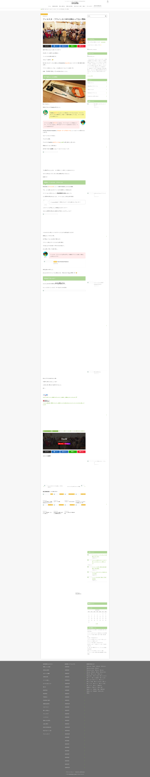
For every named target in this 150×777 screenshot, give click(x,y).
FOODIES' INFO (46, 700)
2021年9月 (67, 737)
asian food (89, 666)
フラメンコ (96, 683)
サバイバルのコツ (104, 675)
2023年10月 (67, 683)
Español (98, 666)
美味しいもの (90, 691)
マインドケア (46, 713)
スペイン (89, 677)
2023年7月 (67, 693)
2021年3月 (67, 757)
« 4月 (97, 623)
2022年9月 (67, 707)
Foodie (97, 668)
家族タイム (89, 687)
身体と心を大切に (69, 6)
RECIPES (45, 693)
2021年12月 (67, 727)
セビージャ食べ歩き (98, 681)
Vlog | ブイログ (91, 89)
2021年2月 (67, 760)
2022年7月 (67, 710)
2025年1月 (67, 673)
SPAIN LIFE (45, 676)
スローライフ (46, 707)
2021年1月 (67, 764)
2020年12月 (67, 767)
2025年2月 (67, 670)
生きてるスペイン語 (77, 6)
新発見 (95, 689)
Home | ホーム (91, 82)
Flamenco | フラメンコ (92, 92)
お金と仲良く (46, 723)
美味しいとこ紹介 (46, 666)
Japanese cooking (91, 670)
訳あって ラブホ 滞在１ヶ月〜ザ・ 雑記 (95, 650)
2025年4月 (67, 666)
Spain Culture (103, 672)
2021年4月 (67, 754)
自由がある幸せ (55, 6)
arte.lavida (103, 42)
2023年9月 (67, 686)
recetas (102, 670)
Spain (98, 672)
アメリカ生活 (96, 675)
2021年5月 (67, 750)
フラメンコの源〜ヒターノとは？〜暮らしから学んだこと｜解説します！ (99, 562)
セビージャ (102, 679)
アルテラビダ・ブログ (73, 774)
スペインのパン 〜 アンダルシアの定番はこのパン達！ (99, 556)
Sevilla (93, 672)
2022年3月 (67, 717)
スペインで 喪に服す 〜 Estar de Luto (95, 642)
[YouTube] (61, 444)
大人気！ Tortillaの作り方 (92, 637)
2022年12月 (67, 703)
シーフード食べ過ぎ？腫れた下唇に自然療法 (99, 578)
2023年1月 (67, 700)
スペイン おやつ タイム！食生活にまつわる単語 (99, 573)
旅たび (84, 6)
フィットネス (90, 683)
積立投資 (103, 689)
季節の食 (100, 685)
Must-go (97, 670)
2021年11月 (67, 730)
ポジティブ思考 (102, 683)
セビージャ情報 (46, 673)
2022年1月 (67, 723)
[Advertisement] (64, 417)
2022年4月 (67, 713)
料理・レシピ (90, 689)
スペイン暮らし (46, 680)
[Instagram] (67, 444)
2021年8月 (67, 740)
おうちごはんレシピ (47, 683)
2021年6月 (67, 747)
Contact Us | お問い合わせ (93, 96)
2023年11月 (67, 680)
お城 (62, 142)
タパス (105, 681)
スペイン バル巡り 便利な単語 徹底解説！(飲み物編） (99, 568)
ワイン (95, 685)
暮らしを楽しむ (62, 6)
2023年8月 (67, 690)
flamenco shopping (91, 668)
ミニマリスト (46, 717)
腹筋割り (95, 691)
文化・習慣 (100, 687)
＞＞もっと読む (90, 75)
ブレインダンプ (89, 6)
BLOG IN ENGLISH (47, 727)
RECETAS (45, 690)
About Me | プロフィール (93, 86)
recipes (89, 672)
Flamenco (104, 666)
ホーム (50, 6)
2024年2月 (67, 676)
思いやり (95, 687)
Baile (94, 666)
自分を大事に (101, 691)
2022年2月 (67, 720)
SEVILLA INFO (46, 670)
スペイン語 (89, 679)
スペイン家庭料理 (96, 677)
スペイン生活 (103, 677)
